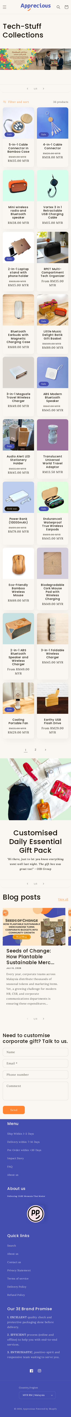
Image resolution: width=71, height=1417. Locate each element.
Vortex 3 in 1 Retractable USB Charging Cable (52, 212)
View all (63, 899)
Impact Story (15, 1158)
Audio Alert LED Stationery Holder (18, 460)
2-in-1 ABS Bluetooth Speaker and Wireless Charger (18, 657)
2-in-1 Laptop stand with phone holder (18, 272)
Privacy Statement (19, 1270)
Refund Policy (16, 1295)
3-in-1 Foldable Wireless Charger (52, 653)
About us (12, 1174)
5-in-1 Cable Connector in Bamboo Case (18, 148)
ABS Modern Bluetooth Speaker (52, 397)
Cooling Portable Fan (18, 721)
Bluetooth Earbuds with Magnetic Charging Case (18, 337)
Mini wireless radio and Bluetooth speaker (18, 212)
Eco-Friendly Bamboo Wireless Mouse (18, 590)
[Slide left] (27, 1019)
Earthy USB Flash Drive (52, 721)
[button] (5, 7)
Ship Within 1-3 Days (20, 1133)
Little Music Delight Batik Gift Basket (52, 335)
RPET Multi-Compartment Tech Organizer (53, 272)
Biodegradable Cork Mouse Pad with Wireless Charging (52, 592)
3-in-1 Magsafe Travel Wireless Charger (18, 397)
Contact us (14, 1262)
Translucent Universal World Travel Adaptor (52, 462)
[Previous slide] (27, 89)
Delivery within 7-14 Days (23, 1142)
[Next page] (45, 750)
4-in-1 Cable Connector (52, 146)
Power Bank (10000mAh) (18, 520)
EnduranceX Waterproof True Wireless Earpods (52, 524)
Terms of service (18, 1278)
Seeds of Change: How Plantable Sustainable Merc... (30, 956)
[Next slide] (44, 89)
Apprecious (29, 1409)
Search (11, 1245)
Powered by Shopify (46, 1409)
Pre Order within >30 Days (24, 1150)
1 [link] (25, 750)
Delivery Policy (16, 1286)
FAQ (10, 1166)
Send (13, 1110)
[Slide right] (44, 1019)
